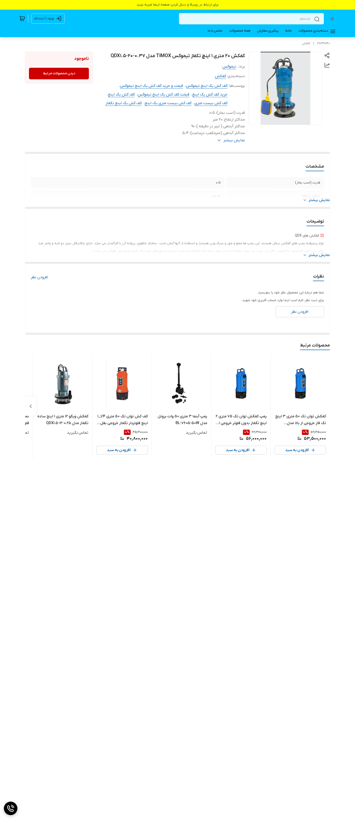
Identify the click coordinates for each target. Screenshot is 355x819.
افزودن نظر (39, 277)
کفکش (306, 43)
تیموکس (229, 66)
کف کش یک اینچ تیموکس (206, 85)
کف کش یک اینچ (121, 94)
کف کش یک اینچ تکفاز (124, 103)
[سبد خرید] (22, 18)
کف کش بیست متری (210, 103)
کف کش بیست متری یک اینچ (168, 103)
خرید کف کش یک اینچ (209, 94)
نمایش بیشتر (319, 200)
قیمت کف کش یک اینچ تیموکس (163, 94)
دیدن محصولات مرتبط (59, 73)
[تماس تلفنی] (10, 808)
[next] (30, 406)
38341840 (323, 43)
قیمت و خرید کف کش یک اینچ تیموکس (151, 85)
